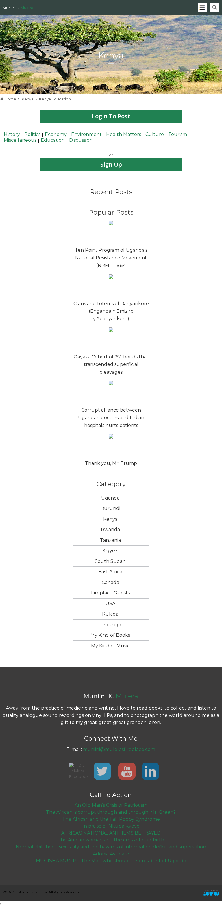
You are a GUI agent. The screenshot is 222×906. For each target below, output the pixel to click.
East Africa (110, 571)
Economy (56, 134)
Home (10, 99)
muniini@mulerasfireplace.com (119, 749)
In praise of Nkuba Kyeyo (111, 826)
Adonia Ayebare (111, 854)
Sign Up (111, 164)
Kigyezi (110, 550)
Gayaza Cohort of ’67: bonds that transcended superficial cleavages (111, 364)
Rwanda (110, 529)
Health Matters (123, 134)
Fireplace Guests (110, 593)
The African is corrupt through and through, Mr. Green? (111, 812)
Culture (154, 134)
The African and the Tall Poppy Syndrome (111, 819)
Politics (32, 134)
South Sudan (110, 561)
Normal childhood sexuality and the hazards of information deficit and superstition (111, 847)
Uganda (110, 498)
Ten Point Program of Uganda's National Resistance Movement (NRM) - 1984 (111, 257)
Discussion (81, 140)
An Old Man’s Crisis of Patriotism (111, 805)
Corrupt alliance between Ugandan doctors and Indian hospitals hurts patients (111, 417)
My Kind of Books (110, 635)
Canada (110, 582)
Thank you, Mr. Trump (111, 463)
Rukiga (110, 614)
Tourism (177, 134)
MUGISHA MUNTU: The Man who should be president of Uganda (111, 860)
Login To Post (111, 116)
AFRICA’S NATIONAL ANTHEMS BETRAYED (111, 833)
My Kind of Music (110, 646)
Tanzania (110, 540)
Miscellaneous (20, 140)
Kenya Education (55, 99)
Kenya (28, 99)
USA (110, 603)
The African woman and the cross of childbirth (111, 840)
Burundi (110, 508)
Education (53, 140)
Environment (86, 134)
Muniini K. (18, 7)
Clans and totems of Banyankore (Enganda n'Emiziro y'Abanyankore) (111, 311)
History (12, 134)
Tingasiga (110, 624)
